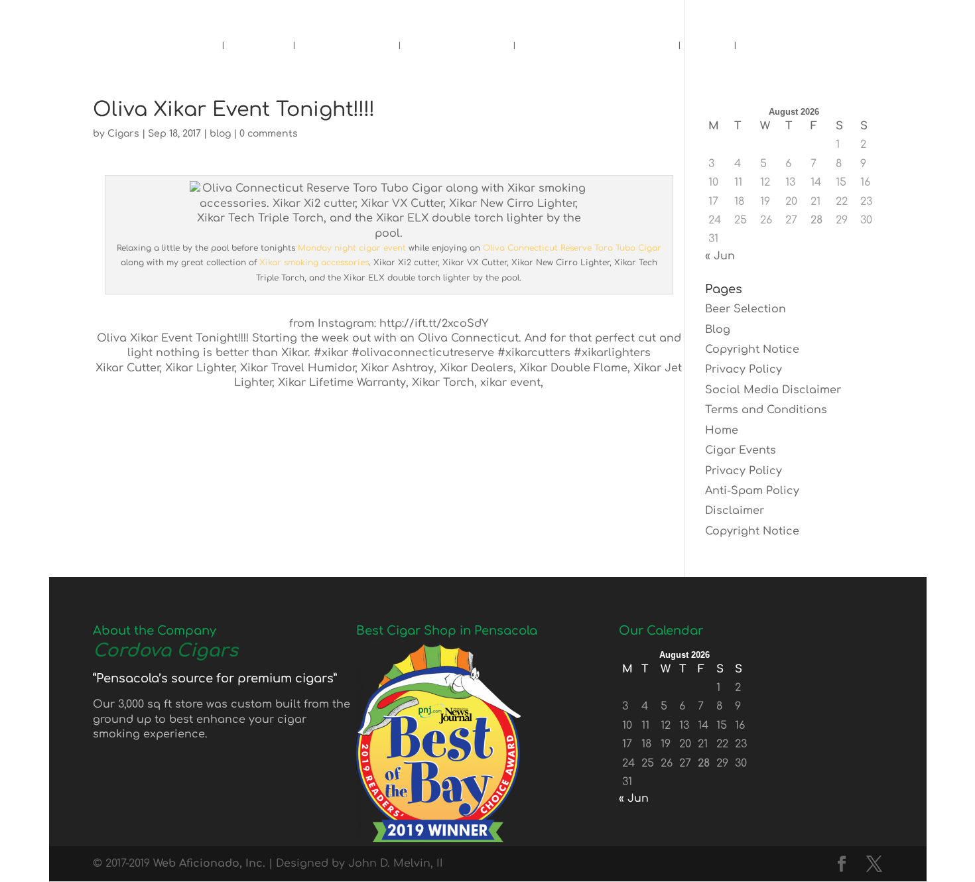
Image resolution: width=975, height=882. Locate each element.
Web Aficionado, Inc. (209, 863)
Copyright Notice (752, 349)
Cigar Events (740, 450)
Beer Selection (745, 309)
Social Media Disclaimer (773, 390)
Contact (776, 48)
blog (220, 134)
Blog (707, 48)
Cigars (258, 48)
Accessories (456, 48)
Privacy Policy (743, 369)
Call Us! (363, 15)
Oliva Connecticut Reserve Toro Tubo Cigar (572, 248)
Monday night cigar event (352, 248)
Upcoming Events (597, 48)
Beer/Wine (346, 48)
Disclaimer (734, 511)
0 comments (268, 134)
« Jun (720, 256)
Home (189, 48)
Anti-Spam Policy (752, 491)
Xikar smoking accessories (314, 262)
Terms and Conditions (766, 410)
